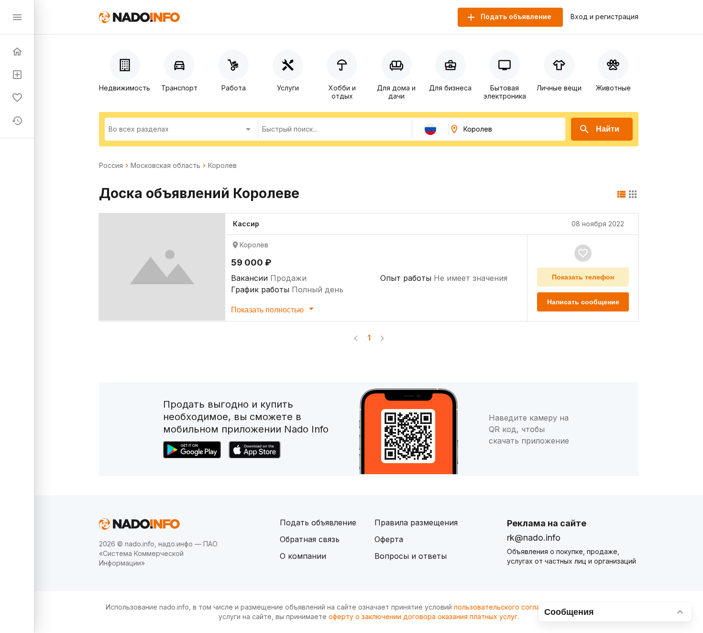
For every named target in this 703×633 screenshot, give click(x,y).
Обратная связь (310, 539)
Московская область (165, 165)
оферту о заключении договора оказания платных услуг (423, 616)
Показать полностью (268, 310)
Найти (607, 129)
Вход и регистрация (604, 17)
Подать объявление (318, 522)
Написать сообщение (583, 302)
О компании (303, 556)
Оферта (388, 539)
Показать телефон (583, 277)
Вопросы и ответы (410, 556)
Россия (111, 165)
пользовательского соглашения (507, 607)
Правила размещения (416, 522)
